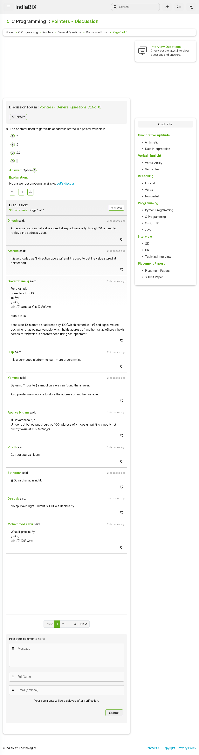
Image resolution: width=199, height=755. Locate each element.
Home (10, 32)
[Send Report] (30, 192)
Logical (150, 183)
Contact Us (153, 748)
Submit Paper (154, 277)
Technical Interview (158, 257)
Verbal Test (153, 169)
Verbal (149, 190)
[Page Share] (167, 7)
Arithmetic (152, 142)
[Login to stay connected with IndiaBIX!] (191, 7)
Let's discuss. (66, 183)
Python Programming (159, 210)
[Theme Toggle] (179, 7)
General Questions (69, 32)
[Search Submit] (115, 7)
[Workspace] (21, 192)
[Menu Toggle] (8, 7)
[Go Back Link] (12, 192)
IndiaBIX (26, 7)
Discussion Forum (97, 32)
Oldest (117, 207)
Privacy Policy (187, 748)
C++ (148, 223)
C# (156, 223)
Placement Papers (157, 271)
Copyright (168, 748)
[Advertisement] (66, 67)
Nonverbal (152, 196)
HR (147, 250)
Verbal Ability (153, 163)
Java (148, 229)
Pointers (48, 32)
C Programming (28, 32)
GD (147, 244)
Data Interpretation (157, 149)
